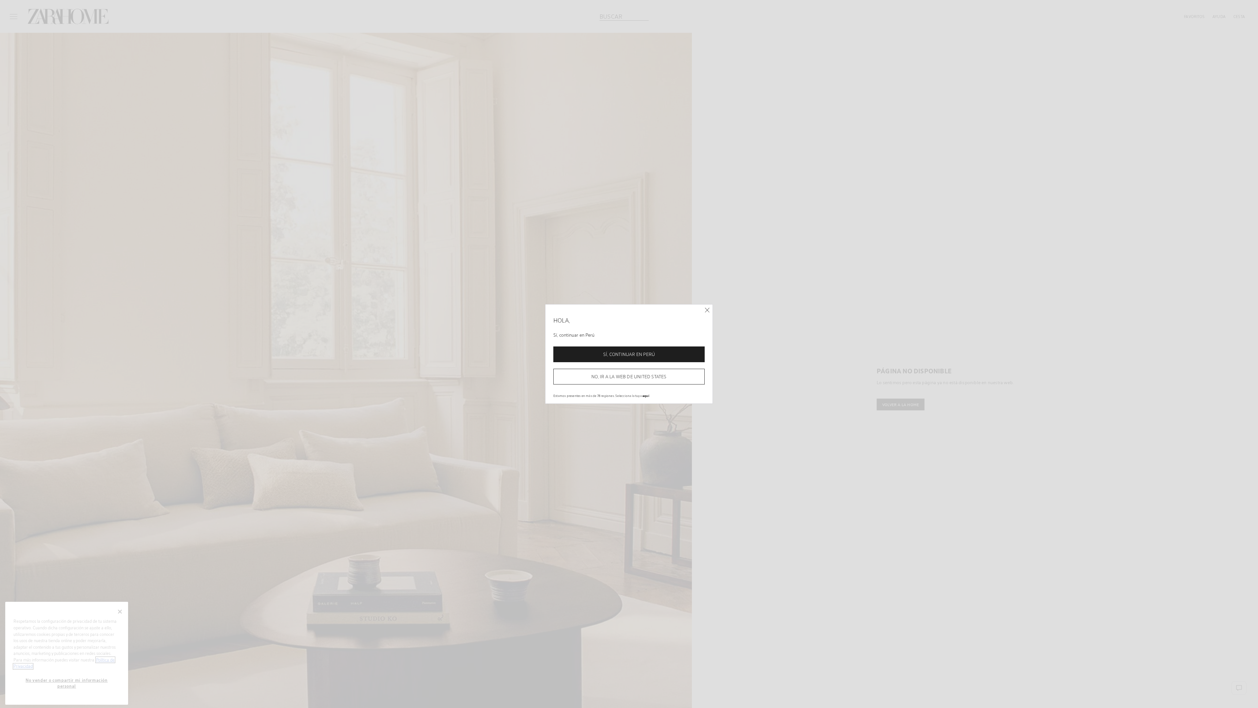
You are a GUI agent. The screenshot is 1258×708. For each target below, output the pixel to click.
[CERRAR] (707, 310)
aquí (645, 396)
